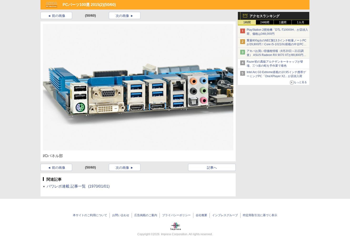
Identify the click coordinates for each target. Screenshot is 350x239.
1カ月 (300, 22)
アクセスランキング (265, 16)
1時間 (247, 22)
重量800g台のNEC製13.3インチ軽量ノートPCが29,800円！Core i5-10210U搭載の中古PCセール (276, 44)
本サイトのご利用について (90, 215)
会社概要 (201, 215)
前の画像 (58, 16)
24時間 (264, 22)
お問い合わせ (120, 215)
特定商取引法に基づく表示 (260, 215)
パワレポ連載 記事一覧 (78, 186)
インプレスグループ (225, 215)
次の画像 (122, 16)
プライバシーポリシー (176, 215)
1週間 (282, 22)
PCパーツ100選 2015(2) (83, 5)
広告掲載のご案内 (145, 215)
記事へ (212, 167)
